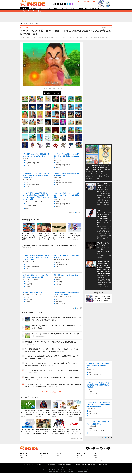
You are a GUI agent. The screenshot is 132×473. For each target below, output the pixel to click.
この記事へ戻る (52, 93)
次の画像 (78, 65)
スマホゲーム (43, 455)
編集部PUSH (83, 8)
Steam (41, 460)
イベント (60, 458)
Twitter (90, 448)
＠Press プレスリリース (103, 464)
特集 (39, 11)
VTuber (60, 460)
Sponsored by (71, 212)
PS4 (22, 460)
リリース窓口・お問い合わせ (38, 464)
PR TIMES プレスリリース (91, 464)
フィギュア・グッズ (81, 453)
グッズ (78, 458)
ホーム (24, 8)
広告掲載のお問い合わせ (51, 464)
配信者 (73, 8)
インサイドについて (26, 464)
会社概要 (60, 464)
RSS (111, 448)
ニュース (60, 455)
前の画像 (24, 65)
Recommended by (74, 438)
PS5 (48, 8)
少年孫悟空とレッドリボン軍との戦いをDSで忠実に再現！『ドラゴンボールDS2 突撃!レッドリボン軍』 (49, 246)
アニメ (96, 455)
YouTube (105, 448)
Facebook (97, 448)
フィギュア (79, 455)
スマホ (56, 8)
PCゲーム (64, 8)
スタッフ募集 (65, 467)
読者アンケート (94, 8)
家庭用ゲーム (23, 453)
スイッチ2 (33, 8)
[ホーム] (21, 23)
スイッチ (41, 8)
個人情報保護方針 (67, 464)
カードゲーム (98, 460)
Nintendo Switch (25, 455)
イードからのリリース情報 (78, 464)
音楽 (96, 458)
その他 (96, 453)
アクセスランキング (28, 11)
